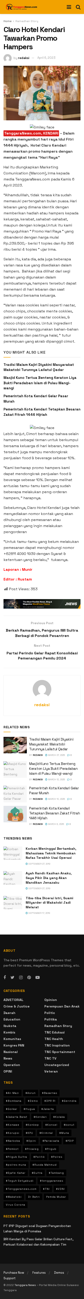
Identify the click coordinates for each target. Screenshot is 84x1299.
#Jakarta (47, 1109)
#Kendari (40, 1117)
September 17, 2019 (39, 913)
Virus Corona (15, 1204)
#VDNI (60, 1189)
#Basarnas (49, 1093)
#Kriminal (46, 1133)
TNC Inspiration (57, 1045)
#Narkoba (13, 1140)
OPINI (8, 1071)
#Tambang (56, 1172)
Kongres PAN (14, 1045)
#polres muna (16, 1164)
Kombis (9, 1032)
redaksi (23, 58)
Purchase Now (14, 1273)
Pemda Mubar (56, 1196)
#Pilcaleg (32, 1149)
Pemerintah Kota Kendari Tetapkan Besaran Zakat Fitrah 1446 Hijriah (54, 813)
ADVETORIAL (13, 1000)
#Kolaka (59, 1117)
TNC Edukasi (54, 1032)
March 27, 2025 (56, 755)
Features (39, 1273)
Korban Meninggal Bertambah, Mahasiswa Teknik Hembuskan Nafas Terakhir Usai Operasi (51, 853)
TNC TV (50, 1058)
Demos (59, 1273)
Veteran (51, 1071)
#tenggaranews (51, 1180)
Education (12, 1019)
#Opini (31, 1140)
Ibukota (10, 1026)
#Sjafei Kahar (15, 1172)
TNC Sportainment (59, 1052)
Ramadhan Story (26, 21)
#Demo (33, 1100)
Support (10, 1278)
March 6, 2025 (55, 824)
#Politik (39, 1156)
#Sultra (37, 1172)
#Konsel (51, 1124)
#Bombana (13, 1100)
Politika (50, 1019)
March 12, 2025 (56, 779)
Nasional (11, 1052)
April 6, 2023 (46, 58)
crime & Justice (17, 1006)
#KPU (29, 1133)
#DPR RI (50, 1100)
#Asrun (30, 1093)
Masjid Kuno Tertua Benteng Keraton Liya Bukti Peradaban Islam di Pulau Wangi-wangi (40, 382)
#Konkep (32, 1124)
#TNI (46, 1189)
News (8, 1058)
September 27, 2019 (39, 863)
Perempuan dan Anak (62, 1006)
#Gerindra (69, 1100)
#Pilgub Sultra (16, 1156)
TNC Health (53, 1039)
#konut (69, 1124)
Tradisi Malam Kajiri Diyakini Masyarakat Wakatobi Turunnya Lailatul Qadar (51, 744)
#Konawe (12, 1124)
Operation (12, 1065)
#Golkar (11, 1109)
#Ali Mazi (12, 1093)
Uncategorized (56, 1065)
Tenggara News (25, 1285)
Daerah (9, 1013)
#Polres (56, 1156)
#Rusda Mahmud (44, 1164)
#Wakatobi (14, 1196)
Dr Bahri (34, 1196)
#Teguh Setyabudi (20, 1180)
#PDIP (70, 1140)
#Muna (64, 1133)
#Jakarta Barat (16, 1117)
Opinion (50, 1000)
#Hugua (29, 1109)
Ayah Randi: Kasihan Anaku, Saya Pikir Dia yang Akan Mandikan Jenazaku (49, 877)
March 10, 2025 (56, 798)
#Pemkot (12, 1149)
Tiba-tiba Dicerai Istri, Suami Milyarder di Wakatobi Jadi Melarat (49, 902)
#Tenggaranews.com (21, 1189)
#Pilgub (50, 1149)
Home (8, 21)
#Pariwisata (50, 1140)
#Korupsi (12, 1133)
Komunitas (12, 1039)
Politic (49, 1013)
